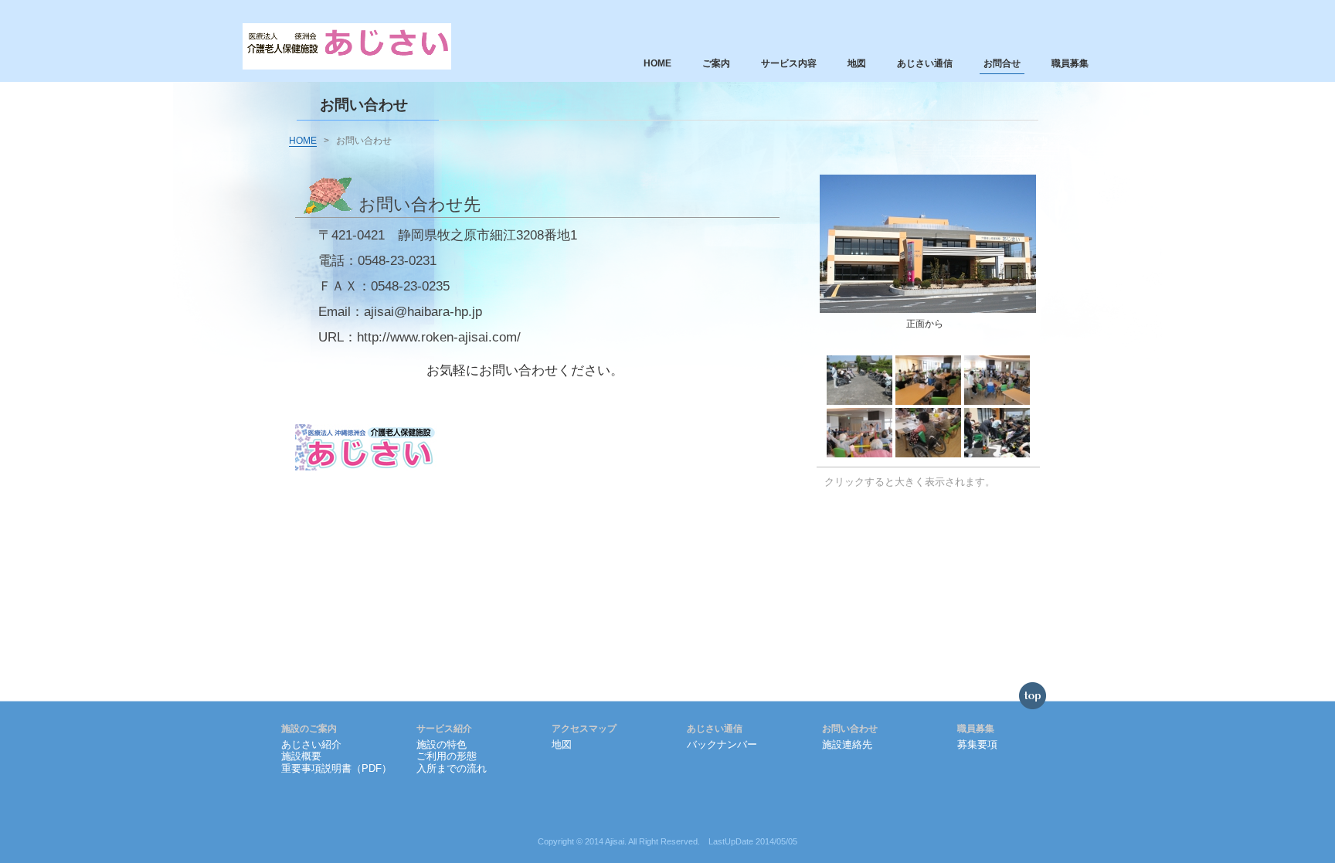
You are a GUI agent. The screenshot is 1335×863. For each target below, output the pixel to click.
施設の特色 (441, 744)
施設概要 (301, 756)
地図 (857, 63)
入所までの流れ (451, 768)
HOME (657, 63)
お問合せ (1002, 63)
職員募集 (1070, 63)
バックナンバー (722, 744)
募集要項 (977, 744)
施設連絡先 (847, 744)
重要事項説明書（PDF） (336, 768)
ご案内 (716, 63)
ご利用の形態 (446, 756)
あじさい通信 (925, 63)
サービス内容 (789, 63)
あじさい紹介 (311, 744)
